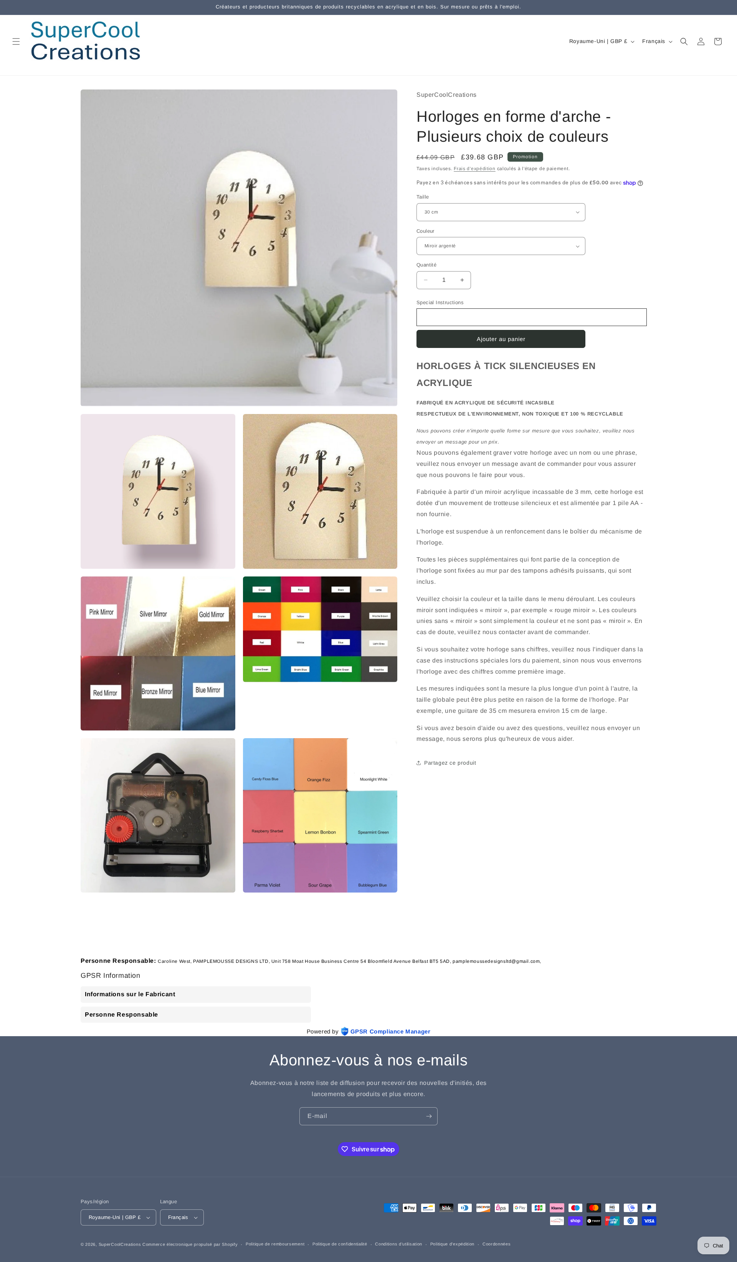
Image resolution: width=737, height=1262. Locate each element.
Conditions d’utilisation (398, 1244)
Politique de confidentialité (339, 1244)
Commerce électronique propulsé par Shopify (190, 1244)
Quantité (426, 265)
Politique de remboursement (275, 1244)
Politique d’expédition (452, 1244)
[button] (16, 41)
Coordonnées (497, 1244)
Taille (422, 197)
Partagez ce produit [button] (450, 763)
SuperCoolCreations (120, 1244)
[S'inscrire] (428, 1116)
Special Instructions (440, 302)
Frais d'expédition (475, 168)
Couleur (425, 231)
